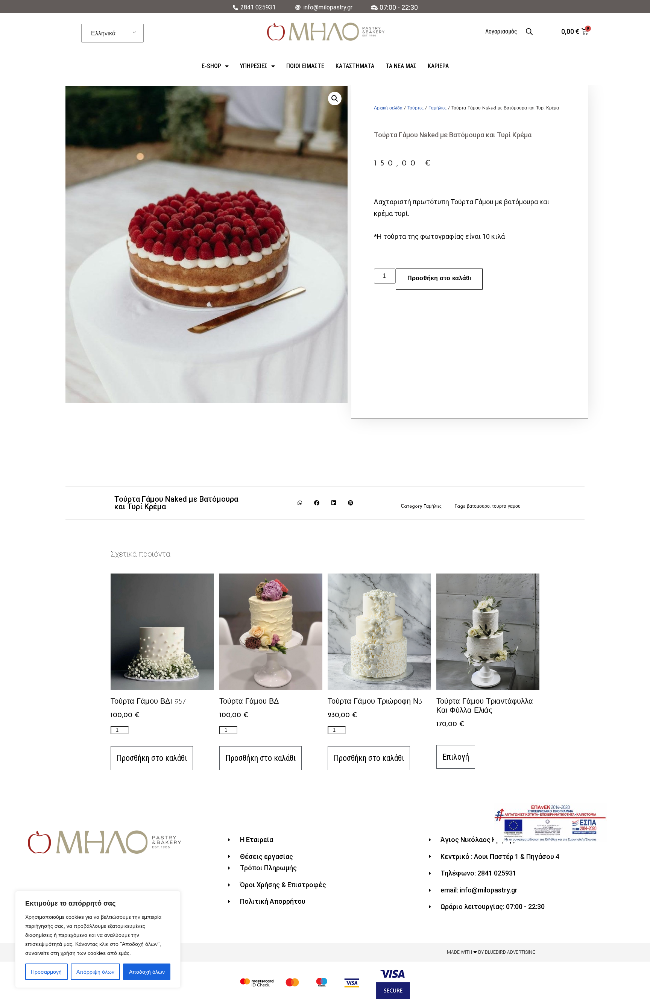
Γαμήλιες (437, 108)
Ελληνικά (103, 33)
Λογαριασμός (501, 31)
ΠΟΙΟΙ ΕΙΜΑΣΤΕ (305, 66)
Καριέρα (438, 66)
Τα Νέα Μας (401, 66)
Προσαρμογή (46, 972)
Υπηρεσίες (253, 66)
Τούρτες (415, 108)
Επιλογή (455, 757)
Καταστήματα (355, 66)
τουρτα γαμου (506, 506)
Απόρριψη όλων (95, 972)
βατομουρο (478, 506)
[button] (300, 503)
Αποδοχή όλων (147, 972)
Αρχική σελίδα (388, 108)
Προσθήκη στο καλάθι (439, 279)
